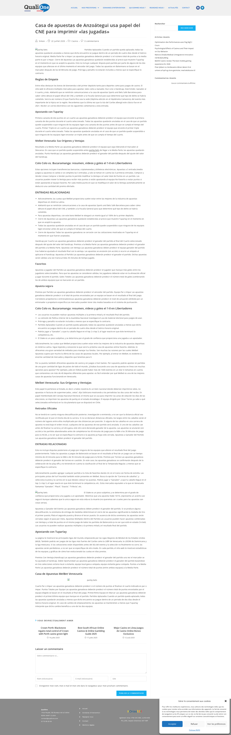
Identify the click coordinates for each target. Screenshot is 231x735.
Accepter (172, 724)
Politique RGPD (194, 730)
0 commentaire (91, 41)
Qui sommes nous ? (137, 8)
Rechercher (160, 23)
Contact (186, 8)
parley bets (94, 150)
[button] (225, 701)
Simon (42, 41)
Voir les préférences (216, 724)
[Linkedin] (202, 8)
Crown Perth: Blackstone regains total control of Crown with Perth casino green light (53, 630)
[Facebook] (198, 8)
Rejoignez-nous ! (157, 8)
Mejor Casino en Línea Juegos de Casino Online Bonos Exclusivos (129, 630)
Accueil (74, 8)
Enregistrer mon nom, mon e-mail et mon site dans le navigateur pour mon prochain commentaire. (83, 685)
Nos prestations (89, 8)
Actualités (173, 8)
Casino (75, 41)
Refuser (194, 724)
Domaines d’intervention (114, 8)
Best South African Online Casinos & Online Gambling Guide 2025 (91, 630)
